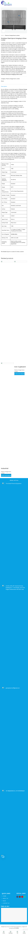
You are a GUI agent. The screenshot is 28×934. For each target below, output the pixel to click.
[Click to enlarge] (3, 30)
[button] (3, 857)
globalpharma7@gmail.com (13, 688)
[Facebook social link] (5, 81)
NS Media (16, 928)
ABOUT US (5, 898)
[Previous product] (23, 35)
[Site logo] (6, 3)
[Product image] (7, 413)
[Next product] (26, 35)
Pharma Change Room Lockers (12, 35)
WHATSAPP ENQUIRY (6, 475)
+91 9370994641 (20, 791)
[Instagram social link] (20, 897)
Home (2, 35)
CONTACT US (6, 903)
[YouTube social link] (22, 897)
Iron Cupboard (20, 367)
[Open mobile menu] (26, 3)
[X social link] (6, 81)
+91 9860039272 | (11, 791)
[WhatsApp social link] (8, 81)
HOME (4, 896)
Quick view (2, 465)
